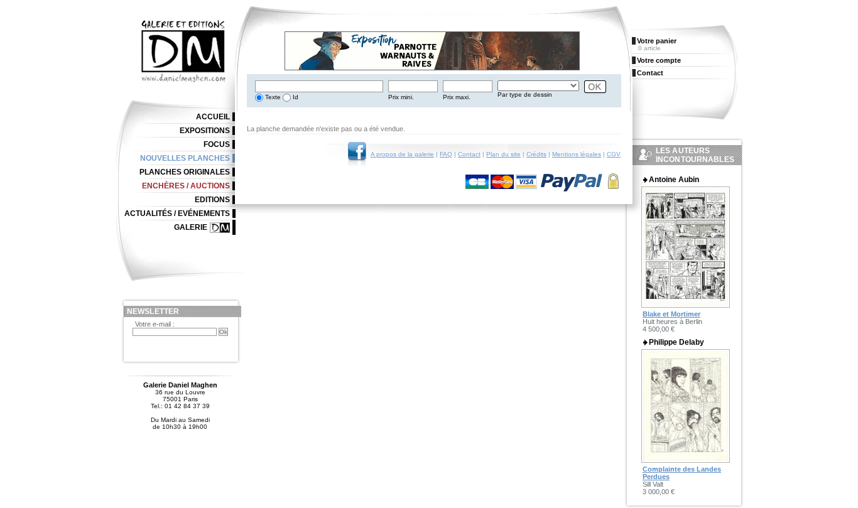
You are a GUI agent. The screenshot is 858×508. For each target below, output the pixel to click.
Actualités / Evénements (177, 213)
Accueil (213, 116)
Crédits (536, 154)
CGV (614, 154)
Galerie (190, 227)
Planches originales (184, 172)
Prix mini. (401, 97)
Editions (212, 199)
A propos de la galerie (402, 154)
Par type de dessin (524, 94)
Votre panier (656, 41)
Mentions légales (576, 154)
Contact (469, 154)
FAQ (446, 154)
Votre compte (659, 60)
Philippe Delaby (676, 342)
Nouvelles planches (185, 158)
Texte (272, 97)
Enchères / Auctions (186, 185)
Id (294, 97)
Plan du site (503, 154)
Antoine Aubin (674, 179)
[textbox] (319, 86)
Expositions (205, 130)
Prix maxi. (456, 97)
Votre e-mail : (155, 324)
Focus (217, 144)
